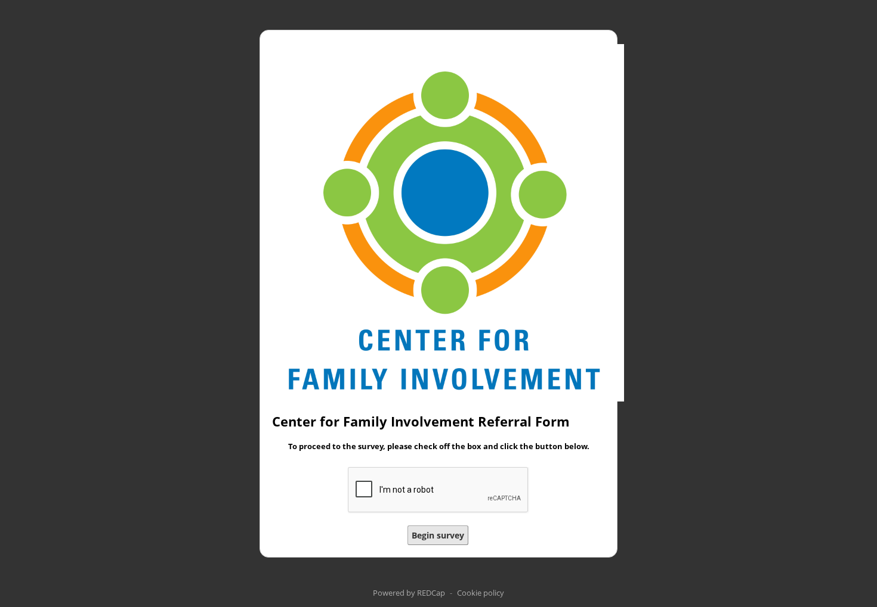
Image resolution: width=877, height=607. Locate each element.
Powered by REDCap (409, 592)
